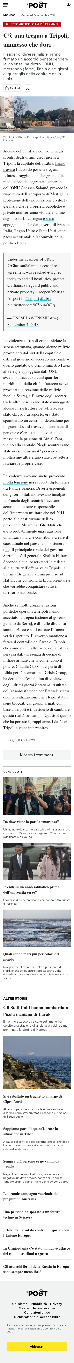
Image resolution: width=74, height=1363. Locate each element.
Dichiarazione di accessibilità (37, 1317)
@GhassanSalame (22, 265)
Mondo (9, 15)
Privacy (56, 1304)
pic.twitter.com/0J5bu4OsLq (31, 305)
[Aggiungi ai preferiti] (27, 88)
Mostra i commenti (37, 755)
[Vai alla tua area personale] (68, 4)
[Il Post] (37, 4)
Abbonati (37, 1346)
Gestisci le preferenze (37, 1308)
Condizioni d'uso (37, 1312)
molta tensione (15, 482)
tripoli (31, 740)
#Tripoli (32, 298)
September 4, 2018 (23, 324)
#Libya (45, 298)
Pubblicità (39, 1304)
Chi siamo (20, 1304)
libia (19, 740)
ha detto (10, 678)
